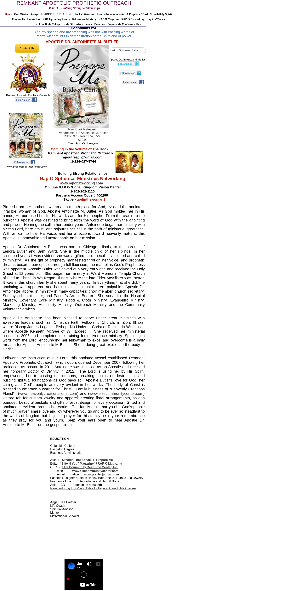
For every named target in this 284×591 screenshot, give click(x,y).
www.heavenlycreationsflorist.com (48, 393)
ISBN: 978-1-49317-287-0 (82, 136)
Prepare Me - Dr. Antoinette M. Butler (83, 133)
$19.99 (83, 139)
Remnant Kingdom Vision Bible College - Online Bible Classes (93, 488)
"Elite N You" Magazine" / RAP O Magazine (91, 463)
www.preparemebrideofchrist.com (27, 166)
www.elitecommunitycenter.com (116, 393)
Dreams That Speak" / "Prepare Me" (88, 460)
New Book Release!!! (82, 129)
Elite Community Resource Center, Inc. (90, 467)
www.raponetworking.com (81, 183)
